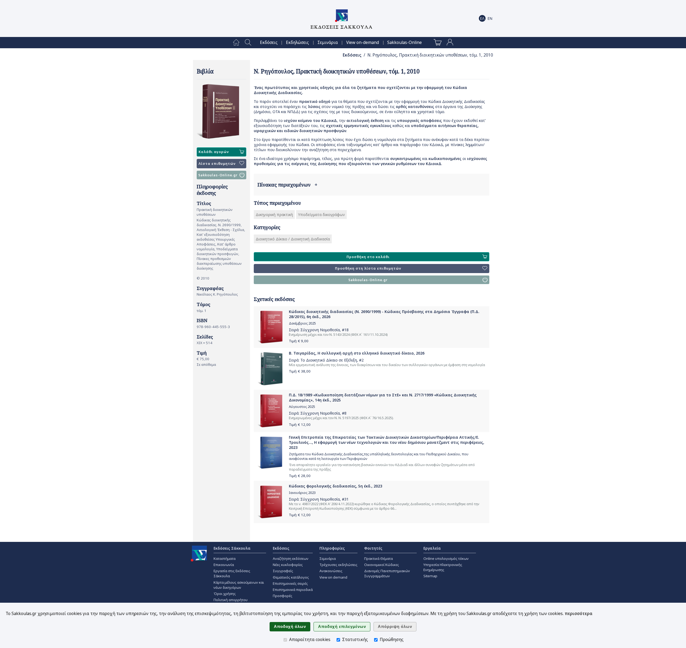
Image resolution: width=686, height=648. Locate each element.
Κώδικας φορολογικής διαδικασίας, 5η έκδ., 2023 (335, 486)
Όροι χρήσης (225, 593)
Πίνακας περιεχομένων (287, 184)
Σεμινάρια (328, 42)
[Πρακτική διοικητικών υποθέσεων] (221, 111)
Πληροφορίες (332, 548)
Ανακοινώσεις (330, 570)
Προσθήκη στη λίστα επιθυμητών (368, 268)
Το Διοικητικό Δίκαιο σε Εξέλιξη (328, 360)
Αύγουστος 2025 (302, 406)
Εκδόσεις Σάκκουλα (232, 548)
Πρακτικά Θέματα (378, 558)
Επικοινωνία (224, 564)
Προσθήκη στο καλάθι (368, 257)
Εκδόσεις (269, 42)
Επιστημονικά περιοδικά (293, 589)
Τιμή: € (298, 340)
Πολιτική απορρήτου (231, 599)
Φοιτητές (373, 548)
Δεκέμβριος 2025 (302, 323)
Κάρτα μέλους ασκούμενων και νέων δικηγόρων (239, 585)
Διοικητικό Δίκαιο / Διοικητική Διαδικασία (293, 238)
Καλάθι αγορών (214, 152)
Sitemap (430, 575)
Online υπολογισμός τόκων (446, 558)
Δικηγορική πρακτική (274, 214)
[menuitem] (236, 42)
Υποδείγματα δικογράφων (321, 214)
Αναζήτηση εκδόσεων (290, 558)
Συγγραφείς (283, 570)
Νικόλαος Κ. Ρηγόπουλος (217, 294)
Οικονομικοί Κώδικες (381, 564)
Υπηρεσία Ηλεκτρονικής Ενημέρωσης (442, 567)
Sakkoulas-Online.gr (218, 175)
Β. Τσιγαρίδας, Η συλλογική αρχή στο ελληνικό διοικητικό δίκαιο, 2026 (356, 353)
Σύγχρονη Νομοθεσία (320, 329)
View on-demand (362, 42)
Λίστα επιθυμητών (217, 163)
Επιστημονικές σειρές (290, 583)
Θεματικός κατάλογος (291, 577)
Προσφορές (282, 595)
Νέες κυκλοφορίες (288, 564)
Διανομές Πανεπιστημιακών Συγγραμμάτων (387, 573)
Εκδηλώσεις (297, 42)
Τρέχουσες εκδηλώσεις (338, 564)
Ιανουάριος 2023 (302, 492)
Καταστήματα (225, 558)
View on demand (333, 577)
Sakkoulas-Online (404, 42)
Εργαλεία (432, 548)
